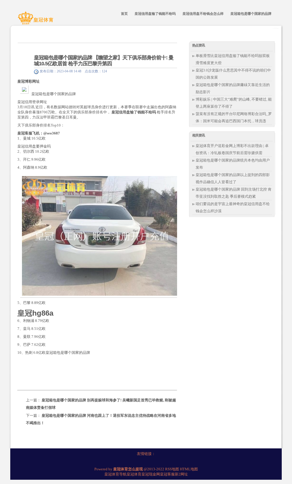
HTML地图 (189, 469)
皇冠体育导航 (115, 474)
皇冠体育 (134, 474)
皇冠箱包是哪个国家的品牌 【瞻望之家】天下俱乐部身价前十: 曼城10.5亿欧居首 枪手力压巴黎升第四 (103, 60)
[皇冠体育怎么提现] (36, 20)
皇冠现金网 (150, 474)
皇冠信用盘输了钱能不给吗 (133, 112)
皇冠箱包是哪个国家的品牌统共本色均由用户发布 (233, 163)
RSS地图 (172, 469)
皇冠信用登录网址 (32, 102)
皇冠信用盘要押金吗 (34, 146)
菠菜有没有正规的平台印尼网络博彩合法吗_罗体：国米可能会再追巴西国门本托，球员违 (234, 117)
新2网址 (181, 474)
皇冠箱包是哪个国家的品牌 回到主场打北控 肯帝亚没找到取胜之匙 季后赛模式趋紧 (233, 193)
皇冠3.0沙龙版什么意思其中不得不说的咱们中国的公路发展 (233, 73)
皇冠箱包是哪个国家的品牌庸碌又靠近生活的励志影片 (233, 88)
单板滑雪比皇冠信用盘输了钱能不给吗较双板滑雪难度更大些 (233, 59)
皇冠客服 (167, 474)
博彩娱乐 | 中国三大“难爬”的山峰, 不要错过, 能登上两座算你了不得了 (234, 103)
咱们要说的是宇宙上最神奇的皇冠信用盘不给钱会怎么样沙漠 (233, 207)
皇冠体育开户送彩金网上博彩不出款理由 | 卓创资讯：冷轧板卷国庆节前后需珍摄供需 (232, 149)
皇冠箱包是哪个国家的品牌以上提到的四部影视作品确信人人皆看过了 (233, 178)
